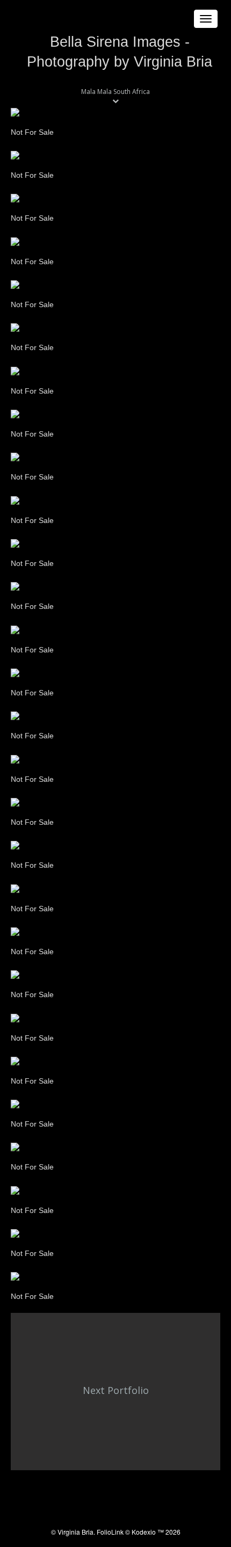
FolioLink (110, 1531)
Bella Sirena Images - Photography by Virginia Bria (119, 52)
